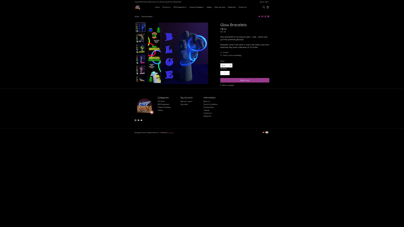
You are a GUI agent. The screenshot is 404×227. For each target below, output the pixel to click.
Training (206, 110)
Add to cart (245, 80)
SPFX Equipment (163, 104)
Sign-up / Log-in (186, 101)
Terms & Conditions (210, 104)
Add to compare (228, 85)
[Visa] (267, 133)
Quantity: (223, 68)
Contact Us (242, 7)
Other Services (219, 7)
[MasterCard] (263, 133)
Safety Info (232, 7)
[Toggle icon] (263, 7)
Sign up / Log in (264, 2)
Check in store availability (232, 55)
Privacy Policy (208, 107)
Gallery (209, 7)
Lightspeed (170, 132)
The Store (161, 101)
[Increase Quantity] (227, 73)
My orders (184, 104)
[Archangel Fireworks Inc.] (137, 7)
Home (157, 7)
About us (206, 101)
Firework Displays (164, 107)
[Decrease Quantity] (222, 73)
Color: (223, 61)
